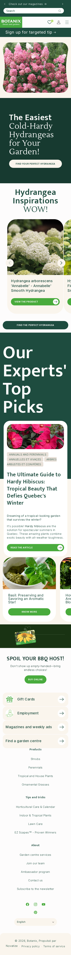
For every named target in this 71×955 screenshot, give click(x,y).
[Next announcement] (63, 4)
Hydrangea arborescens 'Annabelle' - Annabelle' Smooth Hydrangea (32, 286)
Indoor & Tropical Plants (35, 815)
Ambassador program (35, 872)
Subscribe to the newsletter (35, 889)
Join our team (35, 863)
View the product (26, 302)
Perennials (35, 767)
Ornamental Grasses (35, 784)
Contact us (35, 880)
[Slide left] (10, 263)
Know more (29, 612)
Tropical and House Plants (35, 776)
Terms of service (54, 946)
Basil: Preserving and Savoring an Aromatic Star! (26, 599)
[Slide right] (61, 263)
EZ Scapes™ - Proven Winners (35, 832)
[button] (67, 22)
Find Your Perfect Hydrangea (35, 164)
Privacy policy (30, 946)
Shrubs (35, 759)
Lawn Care (35, 824)
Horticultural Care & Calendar (35, 807)
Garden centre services (35, 854)
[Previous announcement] (5, 4)
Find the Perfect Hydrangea (35, 325)
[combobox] (33, 10)
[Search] (60, 11)
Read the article (22, 547)
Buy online (35, 679)
